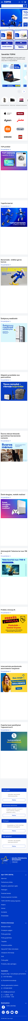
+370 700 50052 (7, 977)
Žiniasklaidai (4, 916)
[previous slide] (19, 91)
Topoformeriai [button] (16, 27)
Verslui (3, 908)
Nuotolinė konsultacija (9, 980)
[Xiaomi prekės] (8, 129)
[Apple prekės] (8, 113)
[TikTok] (7, 1012)
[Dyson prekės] (8, 120)
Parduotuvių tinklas (7, 882)
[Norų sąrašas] (22, 2)
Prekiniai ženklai (6, 893)
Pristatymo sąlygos (6, 930)
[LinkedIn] (16, 1012)
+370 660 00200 (7, 988)
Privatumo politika (6, 945)
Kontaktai (4, 912)
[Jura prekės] (20, 120)
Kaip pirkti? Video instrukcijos (9, 949)
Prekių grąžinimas (6, 938)
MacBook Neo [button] (9, 27)
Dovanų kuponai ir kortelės (9, 897)
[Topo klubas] (14, 861)
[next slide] (24, 91)
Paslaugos (4, 890)
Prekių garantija (6, 934)
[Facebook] (3, 1007)
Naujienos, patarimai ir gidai (9, 886)
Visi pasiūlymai (5, 149)
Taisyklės (4, 941)
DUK (2, 956)
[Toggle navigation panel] (2, 2)
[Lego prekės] (20, 137)
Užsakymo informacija (7, 953)
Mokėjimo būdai (6, 926)
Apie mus (4, 878)
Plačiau (14, 800)
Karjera (3, 904)
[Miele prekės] (20, 113)
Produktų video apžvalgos (8, 964)
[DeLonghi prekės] (20, 129)
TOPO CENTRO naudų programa (10, 901)
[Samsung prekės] (8, 137)
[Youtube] (12, 1012)
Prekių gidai (4, 960)
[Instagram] (3, 1012)
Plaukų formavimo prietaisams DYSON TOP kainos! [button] (18, 27)
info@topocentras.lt (9, 992)
